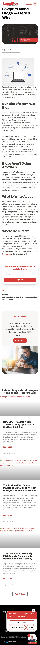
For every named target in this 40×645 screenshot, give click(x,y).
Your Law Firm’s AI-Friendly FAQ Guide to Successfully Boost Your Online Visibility (17, 556)
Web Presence (7, 300)
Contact (29, 4)
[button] (35, 4)
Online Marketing (8, 297)
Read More (7, 447)
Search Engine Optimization (26, 297)
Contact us (6, 254)
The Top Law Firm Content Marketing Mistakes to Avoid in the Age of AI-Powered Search (19, 488)
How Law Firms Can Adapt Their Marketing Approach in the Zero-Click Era (18, 424)
